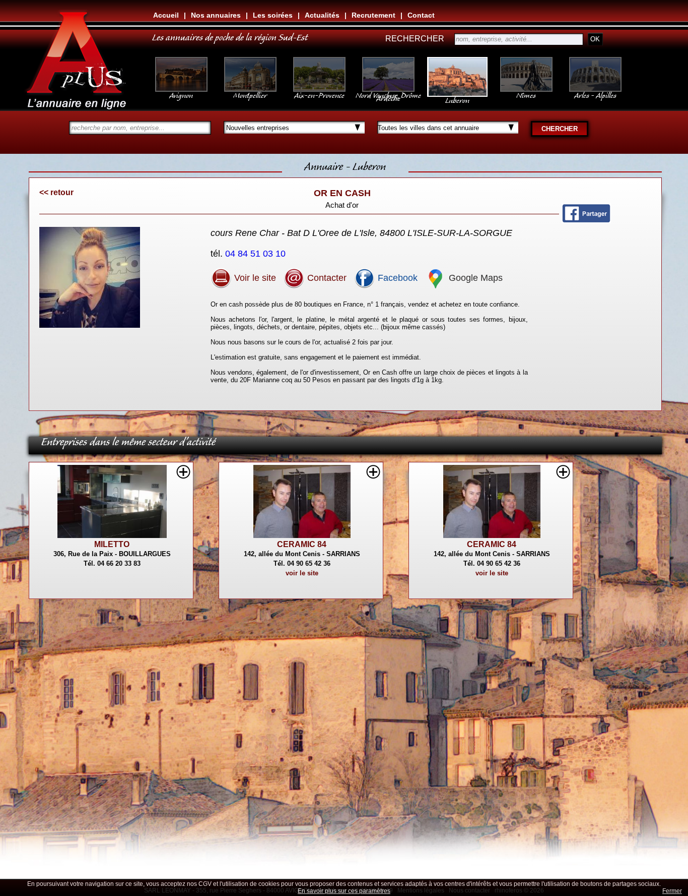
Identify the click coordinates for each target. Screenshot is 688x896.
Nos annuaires (216, 15)
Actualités (322, 15)
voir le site (302, 573)
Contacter (326, 278)
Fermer (672, 890)
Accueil (166, 15)
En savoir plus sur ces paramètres (344, 890)
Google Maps (474, 278)
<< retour (56, 192)
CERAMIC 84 (301, 544)
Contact (421, 15)
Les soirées (273, 15)
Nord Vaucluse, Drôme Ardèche (388, 95)
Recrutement (373, 15)
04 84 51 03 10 (256, 254)
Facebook (396, 278)
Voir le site (254, 278)
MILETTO (111, 544)
